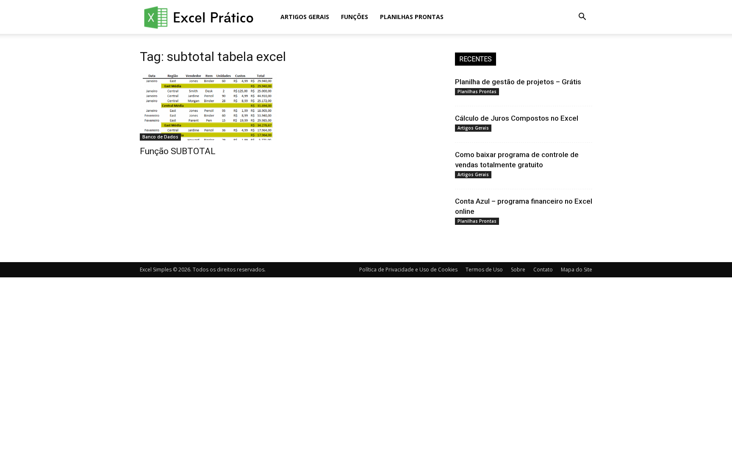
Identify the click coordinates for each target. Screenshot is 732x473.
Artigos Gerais (304, 17)
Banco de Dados (160, 137)
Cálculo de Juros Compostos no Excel (516, 118)
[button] (582, 18)
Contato (543, 269)
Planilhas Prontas (412, 17)
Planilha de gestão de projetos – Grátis (518, 81)
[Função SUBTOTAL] (208, 107)
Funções (354, 17)
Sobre (518, 269)
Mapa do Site (576, 269)
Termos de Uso (484, 269)
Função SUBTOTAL (178, 151)
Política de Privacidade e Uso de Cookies (408, 269)
